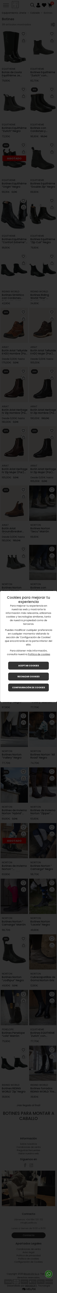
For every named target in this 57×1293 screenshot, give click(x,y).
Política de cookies (39, 654)
